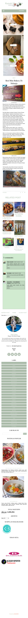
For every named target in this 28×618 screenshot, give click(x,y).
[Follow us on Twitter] (12, 354)
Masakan (14, 397)
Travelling (14, 423)
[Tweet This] (25, 192)
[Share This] (21, 192)
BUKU (14, 365)
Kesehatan (14, 381)
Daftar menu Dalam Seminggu (14, 468)
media (14, 399)
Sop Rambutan (13, 501)
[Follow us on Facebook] (8, 354)
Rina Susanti (10, 262)
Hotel (14, 376)
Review (14, 410)
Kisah (14, 386)
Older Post (23, 312)
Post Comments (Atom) (12, 315)
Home (14, 312)
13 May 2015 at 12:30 (15, 283)
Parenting (14, 405)
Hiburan (14, 373)
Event (14, 370)
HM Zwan (9, 273)
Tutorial (14, 426)
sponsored (14, 415)
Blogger (16, 613)
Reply (8, 267)
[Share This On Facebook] (23, 192)
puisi (14, 407)
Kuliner (5, 192)
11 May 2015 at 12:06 (16, 273)
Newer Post (5, 312)
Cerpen (14, 368)
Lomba (14, 394)
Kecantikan (14, 378)
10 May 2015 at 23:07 (18, 262)
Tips (14, 418)
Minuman (14, 402)
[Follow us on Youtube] (19, 354)
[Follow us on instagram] (15, 354)
